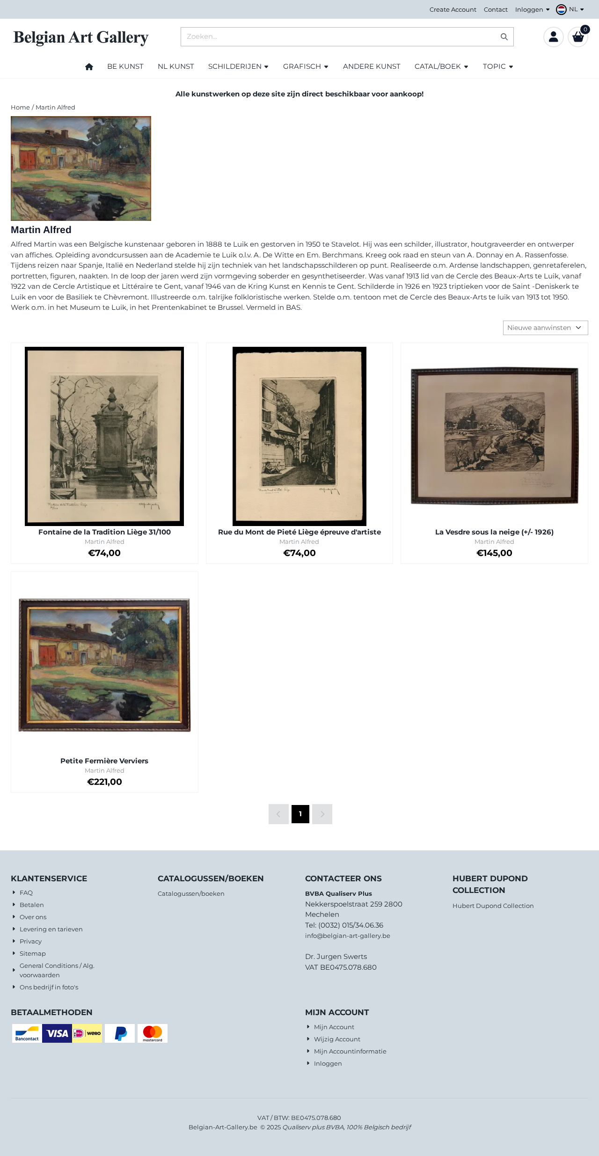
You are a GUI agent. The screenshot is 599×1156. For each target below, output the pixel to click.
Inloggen (529, 9)
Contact (496, 9)
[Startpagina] (89, 66)
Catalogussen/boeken (191, 893)
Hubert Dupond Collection (493, 905)
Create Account (453, 9)
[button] (571, 9)
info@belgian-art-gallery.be (347, 935)
